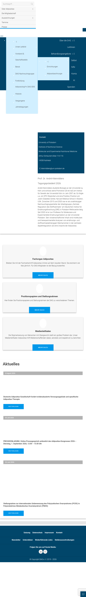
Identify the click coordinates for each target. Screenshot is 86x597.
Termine (5, 22)
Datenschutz (37, 533)
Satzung (27, 533)
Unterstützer (28, 540)
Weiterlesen (14, 406)
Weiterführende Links (44, 540)
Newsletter (16, 540)
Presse (4, 27)
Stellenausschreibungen (64, 540)
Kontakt (59, 533)
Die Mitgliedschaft (9, 13)
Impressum (49, 533)
